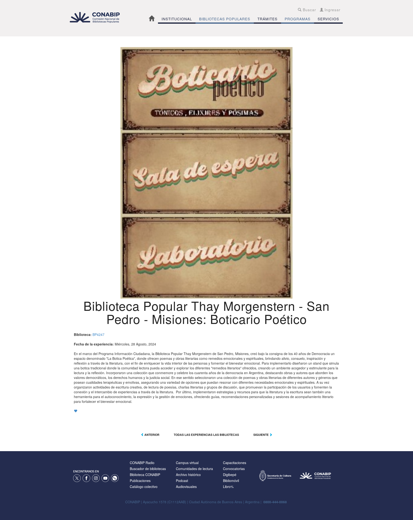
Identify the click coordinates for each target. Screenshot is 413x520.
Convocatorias (234, 468)
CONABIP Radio (142, 462)
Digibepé (229, 474)
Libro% (228, 486)
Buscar (309, 9)
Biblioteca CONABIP (145, 474)
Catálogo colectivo (144, 486)
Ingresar (331, 9)
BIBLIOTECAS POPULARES (224, 18)
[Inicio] (97, 17)
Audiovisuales (186, 486)
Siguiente (261, 434)
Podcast (182, 480)
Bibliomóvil (231, 480)
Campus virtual (187, 462)
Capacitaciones (234, 462)
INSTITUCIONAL (177, 18)
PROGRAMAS (297, 18)
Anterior (151, 434)
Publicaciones (140, 480)
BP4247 (98, 334)
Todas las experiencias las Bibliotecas (206, 434)
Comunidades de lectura (194, 468)
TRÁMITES (267, 18)
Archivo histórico (188, 474)
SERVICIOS (328, 18)
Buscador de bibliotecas (148, 468)
